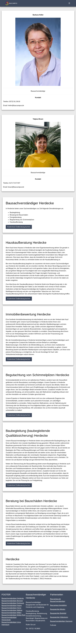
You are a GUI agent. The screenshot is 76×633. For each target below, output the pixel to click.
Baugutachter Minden (57, 609)
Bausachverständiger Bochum (12, 601)
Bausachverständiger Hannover (61, 621)
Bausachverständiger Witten (11, 613)
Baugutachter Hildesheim (59, 617)
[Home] (11, 3)
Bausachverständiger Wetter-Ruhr (13, 615)
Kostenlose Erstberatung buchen (18, 227)
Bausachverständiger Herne (11, 608)
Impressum (5, 624)
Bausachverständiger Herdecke (13, 598)
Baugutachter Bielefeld (58, 613)
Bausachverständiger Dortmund (13, 603)
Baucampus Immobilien (58, 605)
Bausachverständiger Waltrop (12, 610)
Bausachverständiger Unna (11, 622)
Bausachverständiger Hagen (12, 605)
